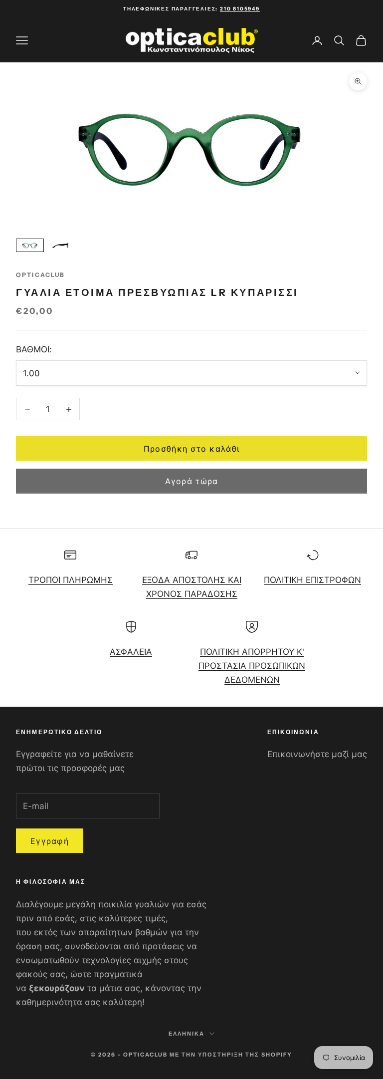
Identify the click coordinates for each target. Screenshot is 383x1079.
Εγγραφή (49, 841)
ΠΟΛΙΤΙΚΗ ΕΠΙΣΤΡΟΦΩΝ (312, 580)
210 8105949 (240, 8)
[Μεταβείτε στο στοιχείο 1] (30, 245)
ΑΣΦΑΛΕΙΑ (131, 652)
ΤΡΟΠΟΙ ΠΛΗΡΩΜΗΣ (70, 580)
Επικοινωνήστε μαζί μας (317, 754)
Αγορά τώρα (191, 481)
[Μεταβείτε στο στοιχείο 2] (62, 245)
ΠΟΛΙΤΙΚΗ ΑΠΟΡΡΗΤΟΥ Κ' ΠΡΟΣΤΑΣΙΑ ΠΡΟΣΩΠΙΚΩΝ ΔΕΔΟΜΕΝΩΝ (251, 666)
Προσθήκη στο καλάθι (191, 449)
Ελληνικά (186, 1033)
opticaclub (40, 274)
